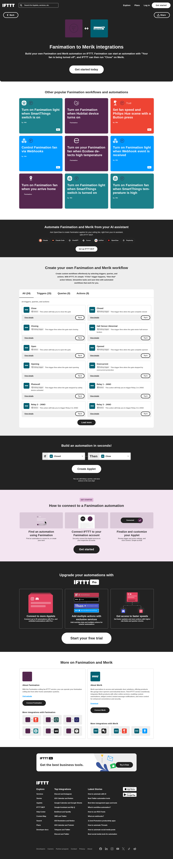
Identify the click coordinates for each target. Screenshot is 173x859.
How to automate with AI (97, 794)
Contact (74, 849)
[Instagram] (112, 849)
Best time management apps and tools (102, 803)
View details (28, 317)
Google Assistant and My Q (64, 807)
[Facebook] (100, 849)
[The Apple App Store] (130, 789)
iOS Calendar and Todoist (64, 825)
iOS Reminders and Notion (64, 821)
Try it (80, 317)
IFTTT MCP (40, 807)
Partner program (62, 849)
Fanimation (62, 47)
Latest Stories (95, 789)
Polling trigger (104, 311)
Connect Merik (100, 710)
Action (35, 311)
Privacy (82, 849)
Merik (88, 47)
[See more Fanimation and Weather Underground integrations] (52, 731)
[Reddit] (135, 849)
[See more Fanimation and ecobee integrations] (52, 720)
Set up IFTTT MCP (86, 249)
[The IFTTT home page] (9, 5)
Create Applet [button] (86, 468)
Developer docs (42, 830)
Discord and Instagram (63, 794)
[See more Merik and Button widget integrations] (120, 731)
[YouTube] (118, 849)
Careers (51, 849)
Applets (39, 803)
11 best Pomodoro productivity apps (102, 821)
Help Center (40, 812)
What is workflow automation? (99, 807)
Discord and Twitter (61, 834)
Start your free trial (86, 638)
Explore (126, 5)
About (89, 849)
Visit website (27, 696)
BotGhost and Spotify (62, 812)
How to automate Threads (97, 825)
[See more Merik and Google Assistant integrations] (100, 731)
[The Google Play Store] (130, 795)
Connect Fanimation (34, 703)
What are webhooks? (96, 816)
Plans (137, 5)
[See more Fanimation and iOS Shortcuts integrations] (72, 720)
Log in (147, 5)
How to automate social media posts (101, 830)
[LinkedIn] (106, 849)
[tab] (26, 293)
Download (94, 703)
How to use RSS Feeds (96, 812)
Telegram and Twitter (62, 830)
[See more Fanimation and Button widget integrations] (31, 720)
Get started (161, 5)
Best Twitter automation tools (99, 798)
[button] (86, 549)
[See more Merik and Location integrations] (140, 731)
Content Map (41, 816)
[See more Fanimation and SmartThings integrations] (31, 731)
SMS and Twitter (60, 816)
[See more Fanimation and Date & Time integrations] (72, 731)
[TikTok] (129, 849)
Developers (40, 849)
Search (39, 821)
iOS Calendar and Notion (63, 798)
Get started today (86, 69)
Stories (39, 798)
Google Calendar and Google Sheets (68, 803)
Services (39, 794)
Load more (86, 422)
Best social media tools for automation (102, 834)
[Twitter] (123, 849)
